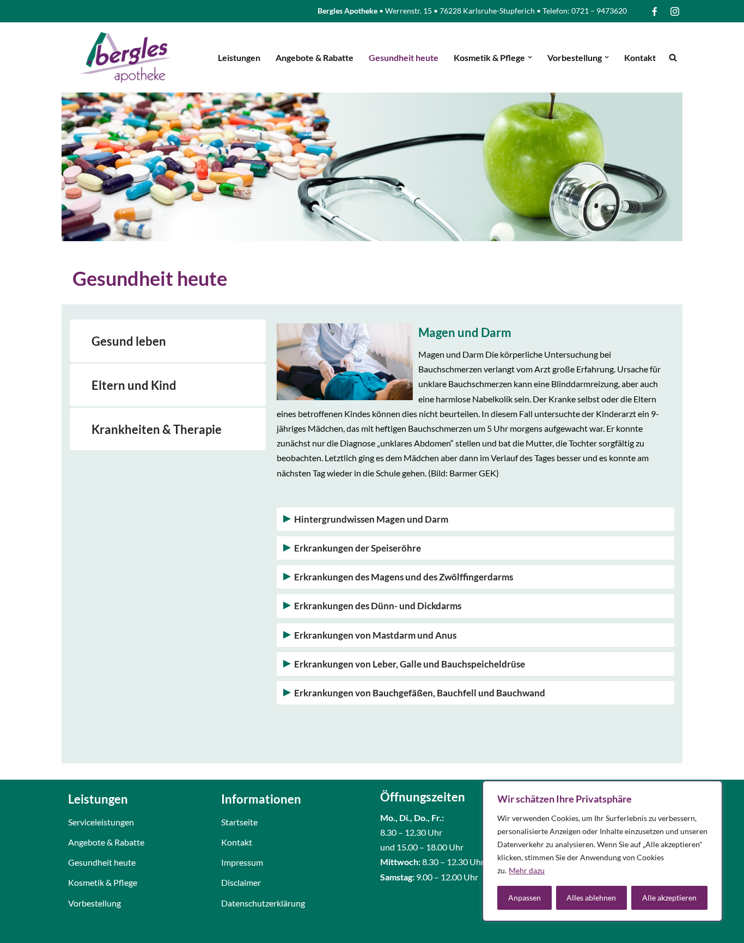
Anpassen (524, 897)
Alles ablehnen (591, 897)
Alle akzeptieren (669, 897)
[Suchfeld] (673, 57)
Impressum (242, 862)
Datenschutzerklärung (263, 903)
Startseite (239, 822)
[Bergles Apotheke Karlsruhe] (125, 57)
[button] (530, 57)
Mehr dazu (527, 870)
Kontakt (640, 57)
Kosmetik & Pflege (102, 882)
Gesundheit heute (403, 57)
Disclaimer (241, 882)
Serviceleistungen (101, 822)
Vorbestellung (94, 903)
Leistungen (239, 57)
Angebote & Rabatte (314, 57)
